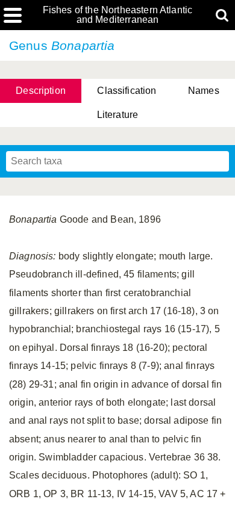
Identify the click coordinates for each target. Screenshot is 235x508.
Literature (118, 115)
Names (203, 90)
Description (41, 90)
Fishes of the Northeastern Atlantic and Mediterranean (118, 15)
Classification (126, 90)
